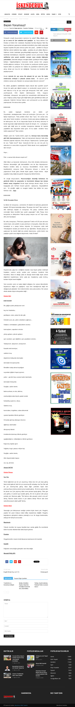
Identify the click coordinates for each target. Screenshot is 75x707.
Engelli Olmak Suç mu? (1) (11, 572)
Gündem (14, 14)
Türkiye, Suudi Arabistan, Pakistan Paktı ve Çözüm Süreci (41, 584)
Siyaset (20, 14)
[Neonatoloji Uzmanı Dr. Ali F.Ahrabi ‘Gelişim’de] (7, 668)
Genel (37, 14)
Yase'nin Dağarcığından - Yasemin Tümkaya (21, 28)
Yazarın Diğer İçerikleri (20, 578)
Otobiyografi (44, 572)
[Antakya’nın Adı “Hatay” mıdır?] (30, 657)
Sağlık (48, 14)
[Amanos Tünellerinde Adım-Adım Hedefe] (7, 675)
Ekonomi (26, 14)
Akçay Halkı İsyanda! (41, 663)
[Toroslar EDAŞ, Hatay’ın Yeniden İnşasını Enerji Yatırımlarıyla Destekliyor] (7, 657)
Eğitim (43, 14)
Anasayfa (7, 14)
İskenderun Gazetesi (61, 705)
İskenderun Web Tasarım (21, 705)
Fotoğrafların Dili (55, 678)
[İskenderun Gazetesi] (37, 6)
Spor (59, 14)
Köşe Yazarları (14, 19)
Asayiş (32, 14)
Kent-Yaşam (54, 659)
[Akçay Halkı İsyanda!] (30, 665)
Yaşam (53, 14)
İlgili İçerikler (8, 578)
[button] (69, 14)
